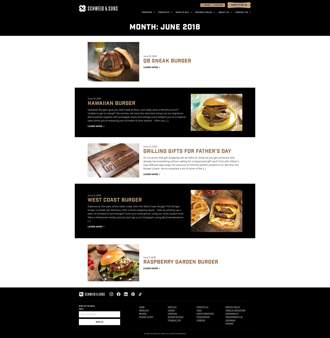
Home (142, 307)
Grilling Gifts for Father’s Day (187, 151)
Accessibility (232, 313)
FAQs (199, 310)
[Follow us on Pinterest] (133, 294)
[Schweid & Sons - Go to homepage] (98, 8)
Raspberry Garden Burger (180, 262)
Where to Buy (146, 317)
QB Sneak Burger (167, 61)
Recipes (143, 313)
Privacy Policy (232, 307)
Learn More (150, 67)
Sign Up (99, 322)
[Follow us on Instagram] (111, 294)
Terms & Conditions (235, 310)
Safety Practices (205, 313)
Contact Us (241, 12)
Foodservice (203, 317)
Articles (172, 307)
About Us (223, 12)
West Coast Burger (115, 200)
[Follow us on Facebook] (118, 294)
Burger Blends (175, 317)
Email (81, 309)
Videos (171, 310)
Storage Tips (174, 320)
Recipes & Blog (203, 12)
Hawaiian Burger (111, 103)
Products (164, 12)
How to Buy (182, 12)
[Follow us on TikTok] (140, 294)
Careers (201, 320)
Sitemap (229, 323)
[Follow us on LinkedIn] (125, 294)
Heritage (147, 12)
